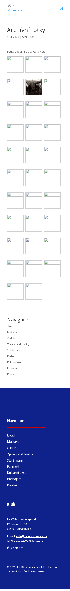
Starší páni (28, 37)
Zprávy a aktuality (18, 344)
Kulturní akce (15, 362)
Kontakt (12, 374)
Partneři (12, 356)
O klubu (12, 338)
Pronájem (13, 368)
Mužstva (12, 332)
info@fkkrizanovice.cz (31, 536)
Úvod (10, 326)
